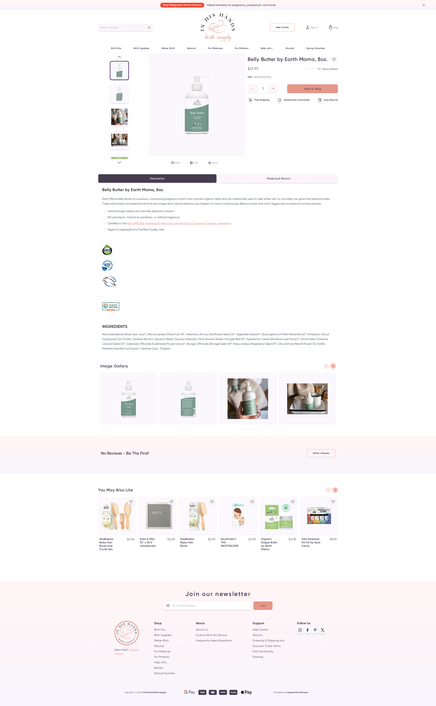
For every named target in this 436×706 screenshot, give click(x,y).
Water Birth (168, 48)
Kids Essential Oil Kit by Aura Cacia (311, 542)
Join (263, 605)
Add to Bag (312, 88)
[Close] (422, 5)
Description (157, 178)
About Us (202, 629)
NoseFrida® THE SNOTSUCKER (229, 542)
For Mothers (241, 48)
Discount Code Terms (267, 646)
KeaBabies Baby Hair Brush (187, 542)
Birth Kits (116, 48)
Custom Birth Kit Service (211, 635)
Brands (290, 48)
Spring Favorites (315, 48)
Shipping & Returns (279, 178)
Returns (257, 635)
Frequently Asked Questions (214, 640)
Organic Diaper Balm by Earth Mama (269, 544)
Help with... (267, 48)
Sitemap (258, 656)
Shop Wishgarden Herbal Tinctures (182, 5)
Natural (191, 48)
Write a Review (330, 69)
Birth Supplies (141, 48)
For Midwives (215, 48)
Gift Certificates (263, 651)
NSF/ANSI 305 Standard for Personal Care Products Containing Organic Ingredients (179, 223)
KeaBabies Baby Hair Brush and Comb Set (106, 544)
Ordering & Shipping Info (269, 640)
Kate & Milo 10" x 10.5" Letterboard (147, 542)
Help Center (282, 27)
